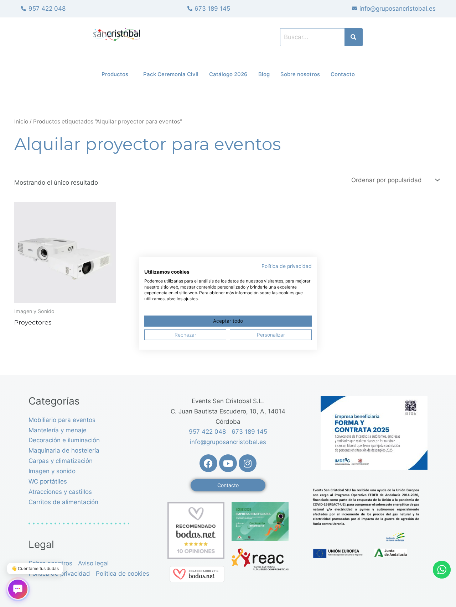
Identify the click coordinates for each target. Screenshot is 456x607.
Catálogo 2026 (228, 74)
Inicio (21, 121)
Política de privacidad (286, 266)
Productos (115, 74)
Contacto (343, 74)
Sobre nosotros (300, 74)
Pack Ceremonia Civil (170, 74)
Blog (264, 74)
